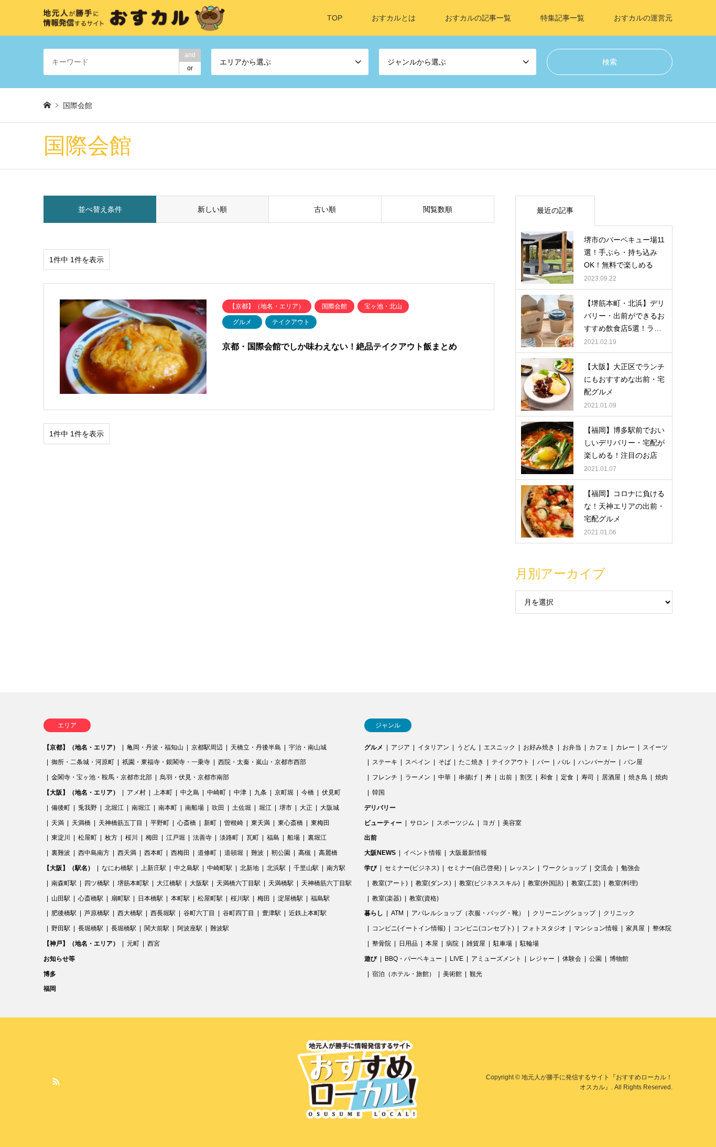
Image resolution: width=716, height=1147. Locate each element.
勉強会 (630, 868)
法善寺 (202, 837)
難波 (257, 852)
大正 (306, 807)
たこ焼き (471, 762)
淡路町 (229, 837)
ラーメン (417, 777)
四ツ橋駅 (97, 883)
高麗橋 (328, 852)
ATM (397, 913)
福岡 (50, 988)
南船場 (194, 807)
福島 (273, 837)
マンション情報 (596, 928)
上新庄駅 (153, 868)
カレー (625, 747)
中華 (444, 777)
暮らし (373, 913)
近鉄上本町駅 (308, 913)
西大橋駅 (130, 913)
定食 (567, 777)
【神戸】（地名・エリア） (81, 943)
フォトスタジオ (544, 928)
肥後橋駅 (64, 913)
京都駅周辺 (207, 747)
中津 (240, 792)
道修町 (207, 852)
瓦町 (252, 837)
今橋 (307, 792)
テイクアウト (510, 762)
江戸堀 (175, 837)
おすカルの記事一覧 (478, 18)
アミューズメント (496, 958)
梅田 (152, 837)
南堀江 (141, 807)
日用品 (408, 943)
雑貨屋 (476, 943)
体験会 (571, 958)
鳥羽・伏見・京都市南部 (194, 777)
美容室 (512, 823)
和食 (546, 777)
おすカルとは (394, 18)
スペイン (417, 762)
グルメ (373, 747)
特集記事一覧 (562, 18)
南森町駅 (64, 883)
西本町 (153, 852)
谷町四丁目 (238, 913)
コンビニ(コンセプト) (483, 928)
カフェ (598, 747)
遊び (370, 958)
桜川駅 (240, 898)
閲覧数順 (437, 209)
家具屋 (635, 928)
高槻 (304, 852)
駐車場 (502, 943)
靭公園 (281, 852)
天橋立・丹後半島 (256, 747)
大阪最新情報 (468, 852)
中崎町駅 (219, 868)
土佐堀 (241, 807)
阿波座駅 (189, 928)
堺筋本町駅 (133, 883)
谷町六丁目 (199, 913)
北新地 (249, 868)
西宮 (153, 943)
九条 (260, 792)
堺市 (285, 807)
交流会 (603, 868)
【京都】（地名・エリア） (81, 747)
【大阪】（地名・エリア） (81, 792)
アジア (400, 747)
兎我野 (87, 807)
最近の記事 (555, 210)
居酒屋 (611, 777)
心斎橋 (186, 823)
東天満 (260, 823)
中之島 (189, 792)
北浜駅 (276, 868)
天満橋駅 (281, 883)
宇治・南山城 (308, 747)
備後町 (60, 807)
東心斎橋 (290, 823)
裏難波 (60, 852)
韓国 (378, 792)
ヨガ (488, 823)
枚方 (111, 837)
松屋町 (87, 837)
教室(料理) (623, 883)
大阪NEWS (380, 852)
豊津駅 (271, 913)
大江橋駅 (169, 883)
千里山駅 (306, 868)
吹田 (218, 807)
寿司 (587, 777)
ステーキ (384, 762)
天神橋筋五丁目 (121, 823)
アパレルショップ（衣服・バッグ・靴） (468, 913)
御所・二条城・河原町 (82, 762)
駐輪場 (529, 943)
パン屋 (633, 762)
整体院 (662, 928)
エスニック (499, 747)
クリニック (619, 913)
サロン (419, 823)
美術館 (452, 974)
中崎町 (216, 792)
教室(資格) (424, 898)
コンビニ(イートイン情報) (409, 928)
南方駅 (336, 868)
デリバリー (380, 807)
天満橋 (81, 823)
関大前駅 (156, 928)
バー (543, 762)
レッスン (522, 868)
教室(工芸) (586, 883)
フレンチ (384, 777)
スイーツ (655, 747)
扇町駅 (120, 898)
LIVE (456, 958)
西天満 (126, 852)
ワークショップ (565, 868)
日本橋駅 (150, 898)
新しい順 (212, 209)
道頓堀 (233, 852)
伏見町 (331, 792)
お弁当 (571, 747)
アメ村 (136, 792)
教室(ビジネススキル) (489, 883)
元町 (133, 943)
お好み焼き (539, 747)
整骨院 (381, 943)
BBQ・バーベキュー (413, 958)
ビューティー (383, 823)
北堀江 (114, 807)
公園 (595, 958)
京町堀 (284, 792)
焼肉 (661, 777)
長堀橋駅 (90, 928)
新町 (210, 823)
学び (370, 868)
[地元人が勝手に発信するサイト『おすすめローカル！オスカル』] (134, 18)
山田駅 (60, 898)
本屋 (432, 943)
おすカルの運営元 (643, 18)
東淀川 (60, 837)
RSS (56, 1081)
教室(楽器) (387, 898)
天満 (57, 823)
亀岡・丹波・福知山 (155, 747)
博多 (50, 974)
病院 (452, 943)
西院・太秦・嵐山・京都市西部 (262, 762)
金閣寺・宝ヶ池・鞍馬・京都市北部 (101, 777)
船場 (293, 837)
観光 (476, 974)
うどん (466, 747)
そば (444, 762)
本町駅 (180, 898)
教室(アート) (390, 883)
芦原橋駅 (97, 913)
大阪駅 (199, 883)
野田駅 (60, 928)
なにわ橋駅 (117, 868)
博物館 (619, 958)
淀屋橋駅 (290, 898)
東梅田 (320, 823)
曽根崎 (233, 823)
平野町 (159, 823)
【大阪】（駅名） (69, 868)
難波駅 (219, 928)
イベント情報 (422, 852)
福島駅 (320, 898)
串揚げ (468, 777)
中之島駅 (186, 868)
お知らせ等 (59, 958)
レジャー (542, 958)
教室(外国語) (545, 883)
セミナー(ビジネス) (412, 868)
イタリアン (433, 747)
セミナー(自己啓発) (474, 868)
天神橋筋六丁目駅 (326, 883)
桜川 (131, 837)
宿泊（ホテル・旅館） (403, 974)
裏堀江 (317, 837)
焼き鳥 (637, 777)
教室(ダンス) (433, 883)
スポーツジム (455, 823)
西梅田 (180, 852)
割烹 (526, 777)
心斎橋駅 (90, 898)
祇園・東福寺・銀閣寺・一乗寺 (166, 762)
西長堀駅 (163, 913)
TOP (334, 18)
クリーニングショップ (564, 913)
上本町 (163, 792)
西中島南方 (94, 852)
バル (564, 762)
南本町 (167, 807)
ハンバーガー (597, 762)
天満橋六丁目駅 (238, 883)
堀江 (265, 807)
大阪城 (329, 807)
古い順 (325, 209)
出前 (506, 777)
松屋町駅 (210, 898)
